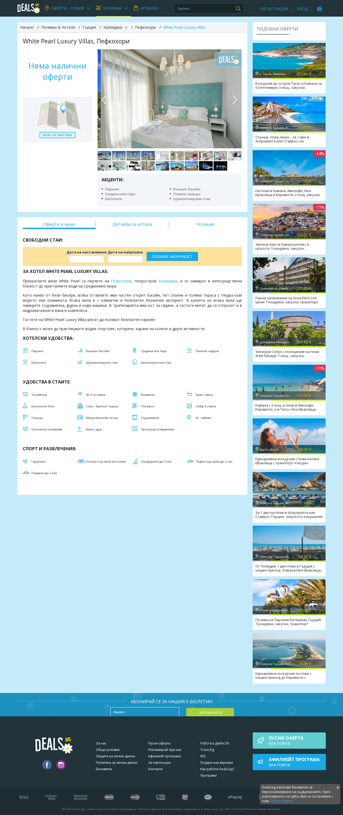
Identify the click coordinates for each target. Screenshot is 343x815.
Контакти (155, 769)
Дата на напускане (125, 252)
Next (235, 99)
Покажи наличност (172, 256)
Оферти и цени (59, 224)
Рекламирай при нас (164, 749)
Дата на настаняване (86, 252)
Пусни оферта (159, 743)
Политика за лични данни (116, 762)
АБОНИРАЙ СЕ (210, 712)
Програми (208, 775)
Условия (205, 224)
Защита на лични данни (115, 756)
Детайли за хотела (132, 224)
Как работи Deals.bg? (217, 769)
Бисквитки (104, 769)
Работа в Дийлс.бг (214, 743)
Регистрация (274, 8)
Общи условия (108, 749)
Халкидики (167, 280)
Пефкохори (121, 280)
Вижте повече (282, 801)
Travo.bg (207, 749)
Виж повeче (286, 740)
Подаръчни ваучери (216, 762)
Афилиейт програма (164, 756)
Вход (302, 8)
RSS (203, 756)
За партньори (159, 762)
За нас (101, 743)
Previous (104, 99)
